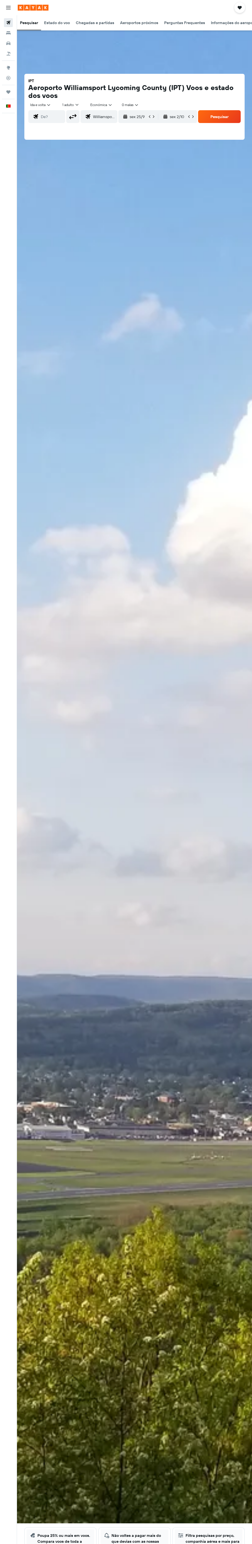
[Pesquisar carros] (8, 43)
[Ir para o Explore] (8, 68)
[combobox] (101, 104)
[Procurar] (8, 33)
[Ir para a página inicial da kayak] (33, 8)
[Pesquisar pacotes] (8, 54)
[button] (8, 7)
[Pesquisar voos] (8, 23)
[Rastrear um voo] (8, 78)
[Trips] (8, 92)
